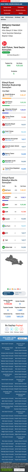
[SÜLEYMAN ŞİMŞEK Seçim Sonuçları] (3, 110)
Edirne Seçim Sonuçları (20, 383)
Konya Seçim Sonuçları (7, 423)
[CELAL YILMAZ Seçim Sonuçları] (3, 132)
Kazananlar (7, 13)
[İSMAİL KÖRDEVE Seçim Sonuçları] (3, 95)
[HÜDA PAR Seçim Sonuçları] (3, 247)
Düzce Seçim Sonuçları (7, 383)
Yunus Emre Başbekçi (12, 168)
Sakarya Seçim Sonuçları (20, 441)
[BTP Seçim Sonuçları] (3, 233)
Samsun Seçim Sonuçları (7, 443)
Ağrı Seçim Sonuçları (20, 347)
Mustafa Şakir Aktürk (12, 146)
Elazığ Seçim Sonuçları (7, 386)
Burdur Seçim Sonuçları (7, 371)
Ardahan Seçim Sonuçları (20, 355)
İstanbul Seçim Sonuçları (7, 403)
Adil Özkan (8, 102)
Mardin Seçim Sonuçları (7, 429)
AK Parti (8, 190)
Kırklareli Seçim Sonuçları (7, 418)
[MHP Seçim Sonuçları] (3, 204)
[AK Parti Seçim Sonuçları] (3, 190)
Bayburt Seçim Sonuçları (20, 363)
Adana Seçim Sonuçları (7, 343)
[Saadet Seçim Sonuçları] (3, 219)
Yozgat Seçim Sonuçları (21, 459)
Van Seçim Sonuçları (20, 457)
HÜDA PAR (8, 247)
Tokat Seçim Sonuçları (20, 451)
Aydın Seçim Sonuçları (20, 358)
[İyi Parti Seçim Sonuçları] (3, 226)
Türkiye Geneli (7, 7)
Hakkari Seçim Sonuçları (7, 398)
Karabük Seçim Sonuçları (20, 406)
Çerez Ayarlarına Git (19, 469)
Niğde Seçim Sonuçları (20, 434)
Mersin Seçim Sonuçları (21, 429)
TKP (6, 240)
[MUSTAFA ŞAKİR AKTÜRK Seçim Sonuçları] (3, 146)
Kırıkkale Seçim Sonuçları (20, 415)
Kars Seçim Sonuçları (7, 411)
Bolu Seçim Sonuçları (20, 369)
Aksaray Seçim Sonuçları (20, 350)
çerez (26, 463)
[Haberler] (5, 2)
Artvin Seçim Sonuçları (7, 358)
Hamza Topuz (9, 153)
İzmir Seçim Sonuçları (20, 403)
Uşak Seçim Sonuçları (7, 457)
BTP (6, 233)
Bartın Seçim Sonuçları (20, 361)
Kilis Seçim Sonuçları (7, 421)
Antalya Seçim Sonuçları (7, 355)
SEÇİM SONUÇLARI (15, 1)
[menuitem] (14, 259)
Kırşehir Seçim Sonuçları (21, 418)
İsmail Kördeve (10, 94)
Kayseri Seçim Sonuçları (7, 415)
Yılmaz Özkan (9, 116)
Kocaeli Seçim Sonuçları (21, 421)
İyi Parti (7, 226)
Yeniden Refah (8, 197)
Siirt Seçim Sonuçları (20, 443)
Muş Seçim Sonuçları (20, 431)
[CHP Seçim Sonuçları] (3, 211)
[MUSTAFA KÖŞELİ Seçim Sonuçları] (3, 124)
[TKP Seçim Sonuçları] (3, 240)
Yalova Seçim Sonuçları (7, 459)
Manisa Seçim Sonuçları (21, 426)
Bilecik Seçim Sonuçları (7, 366)
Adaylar (21, 13)
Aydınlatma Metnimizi (6, 467)
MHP (6, 204)
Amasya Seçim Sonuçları (7, 353)
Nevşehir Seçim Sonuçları (7, 434)
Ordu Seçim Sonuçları (7, 437)
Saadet (7, 219)
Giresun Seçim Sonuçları (21, 391)
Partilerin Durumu (21, 10)
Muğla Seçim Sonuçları (7, 431)
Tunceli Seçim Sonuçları (21, 454)
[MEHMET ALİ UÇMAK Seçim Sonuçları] (3, 139)
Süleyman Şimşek (11, 109)
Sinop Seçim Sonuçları (7, 446)
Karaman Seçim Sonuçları (20, 409)
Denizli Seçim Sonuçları (7, 379)
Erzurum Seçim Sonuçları (7, 389)
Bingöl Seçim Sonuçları (20, 366)
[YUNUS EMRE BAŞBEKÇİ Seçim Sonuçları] (3, 169)
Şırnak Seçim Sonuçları (20, 449)
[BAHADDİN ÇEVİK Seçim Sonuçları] (3, 161)
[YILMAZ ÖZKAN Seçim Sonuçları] (3, 117)
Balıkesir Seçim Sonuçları (7, 361)
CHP (6, 212)
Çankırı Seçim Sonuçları (21, 374)
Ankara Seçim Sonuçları (21, 353)
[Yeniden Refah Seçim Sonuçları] (3, 197)
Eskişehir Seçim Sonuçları (20, 389)
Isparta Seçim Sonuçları (21, 401)
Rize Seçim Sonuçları (7, 441)
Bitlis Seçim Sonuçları (7, 369)
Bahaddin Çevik (10, 161)
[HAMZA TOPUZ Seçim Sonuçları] (3, 154)
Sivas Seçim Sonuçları (20, 446)
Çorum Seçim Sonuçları (21, 376)
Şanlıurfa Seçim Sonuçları (7, 449)
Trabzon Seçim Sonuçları (7, 454)
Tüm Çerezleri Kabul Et (7, 469)
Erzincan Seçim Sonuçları (20, 386)
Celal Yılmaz (9, 131)
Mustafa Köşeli (10, 124)
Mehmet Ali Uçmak (11, 138)
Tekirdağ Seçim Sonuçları (7, 451)
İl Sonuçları (21, 7)
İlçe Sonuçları (7, 10)
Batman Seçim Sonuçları (7, 363)
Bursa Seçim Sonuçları (20, 371)
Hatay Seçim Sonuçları (20, 398)
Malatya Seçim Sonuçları (7, 426)
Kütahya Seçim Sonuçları (20, 423)
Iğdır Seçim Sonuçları (7, 401)
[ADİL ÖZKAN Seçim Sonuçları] (3, 102)
